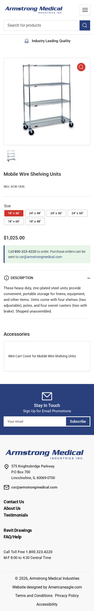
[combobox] (47, 25)
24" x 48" (35, 213)
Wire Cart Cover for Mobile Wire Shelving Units (42, 356)
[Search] (85, 25)
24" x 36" (56, 213)
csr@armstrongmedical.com (40, 257)
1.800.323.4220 (39, 552)
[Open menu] (85, 10)
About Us (12, 508)
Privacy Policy (67, 595)
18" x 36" (14, 213)
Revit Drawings (18, 530)
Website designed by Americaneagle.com (47, 587)
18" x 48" (35, 221)
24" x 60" (77, 213)
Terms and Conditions (34, 595)
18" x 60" (14, 221)
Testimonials (16, 515)
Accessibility (47, 604)
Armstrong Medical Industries (54, 578)
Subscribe (78, 421)
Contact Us (14, 501)
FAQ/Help (12, 536)
